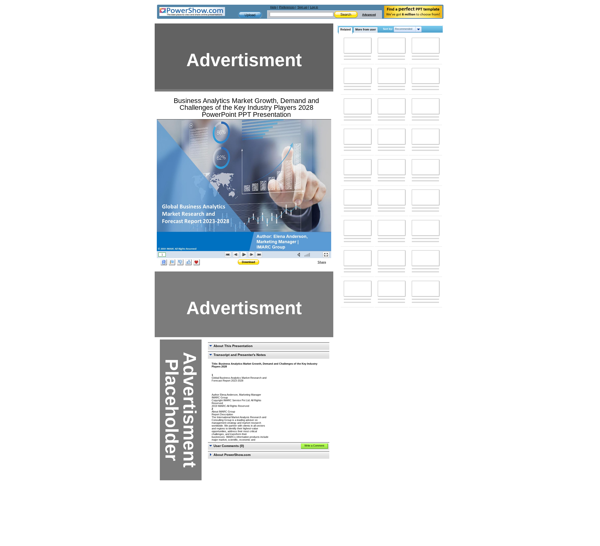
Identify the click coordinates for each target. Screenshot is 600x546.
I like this (188, 262)
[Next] (251, 254)
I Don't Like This (180, 262)
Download (248, 262)
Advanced (369, 14)
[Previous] (235, 254)
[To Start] (228, 254)
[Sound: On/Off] (300, 254)
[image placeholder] (357, 45)
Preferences (287, 7)
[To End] (258, 254)
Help (273, 7)
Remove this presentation (164, 262)
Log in (314, 7)
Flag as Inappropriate (172, 262)
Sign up (302, 7)
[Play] (243, 254)
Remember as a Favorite (196, 262)
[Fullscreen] (326, 254)
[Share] (314, 262)
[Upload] (250, 14)
